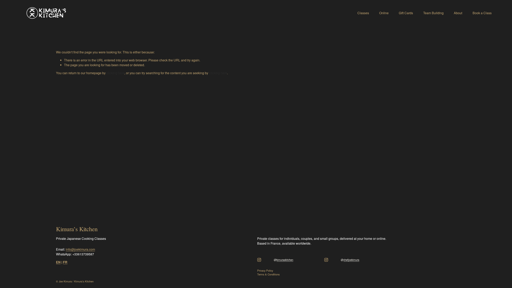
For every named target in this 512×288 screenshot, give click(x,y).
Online (384, 13)
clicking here (115, 73)
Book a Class (482, 13)
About (458, 13)
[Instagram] (259, 260)
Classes (363, 13)
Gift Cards (406, 13)
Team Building (433, 13)
